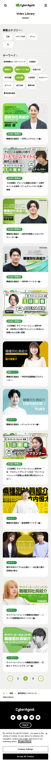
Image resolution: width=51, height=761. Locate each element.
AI (8, 45)
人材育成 (31, 78)
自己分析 (19, 85)
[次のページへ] (41, 678)
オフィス (8, 85)
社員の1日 (37, 70)
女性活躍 (19, 78)
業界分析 (31, 85)
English (25, 725)
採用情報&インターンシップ (14, 62)
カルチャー (43, 78)
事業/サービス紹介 (22, 70)
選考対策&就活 (9, 93)
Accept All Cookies (25, 756)
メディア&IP (20, 37)
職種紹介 (8, 70)
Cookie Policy (25, 741)
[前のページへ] (10, 678)
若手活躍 (8, 78)
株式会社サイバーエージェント (25, 5)
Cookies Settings (25, 749)
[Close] (46, 733)
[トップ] (4, 693)
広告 (8, 37)
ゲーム (32, 37)
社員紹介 (32, 62)
